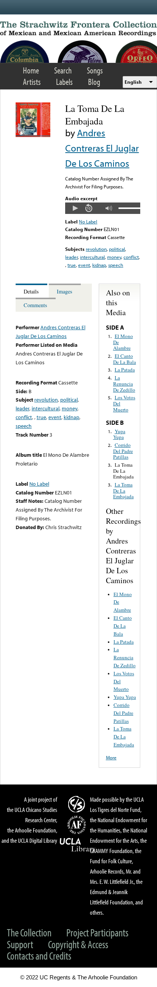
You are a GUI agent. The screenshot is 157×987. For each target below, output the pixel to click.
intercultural (92, 257)
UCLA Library (78, 845)
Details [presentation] (31, 291)
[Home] (78, 29)
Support (20, 944)
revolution (96, 249)
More (111, 757)
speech (115, 265)
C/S (78, 804)
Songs (95, 70)
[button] (75, 208)
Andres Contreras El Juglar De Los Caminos (102, 148)
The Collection (29, 932)
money (114, 257)
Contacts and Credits (39, 955)
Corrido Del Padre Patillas (123, 451)
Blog (94, 81)
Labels (64, 81)
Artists (32, 81)
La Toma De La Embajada (123, 470)
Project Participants (97, 932)
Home (31, 70)
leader (71, 257)
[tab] (32, 291)
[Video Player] (102, 208)
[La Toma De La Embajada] (33, 135)
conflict (131, 257)
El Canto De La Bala (124, 358)
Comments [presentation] (35, 305)
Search (63, 70)
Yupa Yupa (119, 434)
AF (78, 825)
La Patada (125, 369)
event (84, 265)
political (117, 249)
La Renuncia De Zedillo (124, 383)
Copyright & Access (78, 944)
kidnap (99, 265)
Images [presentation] (64, 291)
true (71, 265)
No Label (88, 221)
